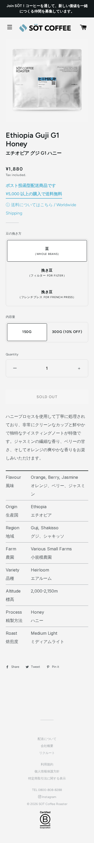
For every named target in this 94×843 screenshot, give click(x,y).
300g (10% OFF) (67, 332)
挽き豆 (47, 272)
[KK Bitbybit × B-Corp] (45, 820)
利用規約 (47, 764)
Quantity (12, 354)
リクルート (47, 753)
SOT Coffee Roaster (53, 804)
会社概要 (47, 746)
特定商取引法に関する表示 (47, 778)
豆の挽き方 (13, 233)
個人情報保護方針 (47, 771)
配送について (47, 739)
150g (27, 332)
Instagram (48, 797)
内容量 (10, 317)
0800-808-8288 (50, 790)
